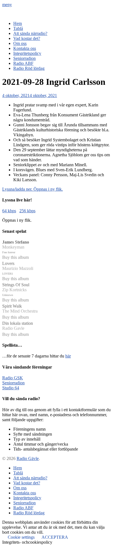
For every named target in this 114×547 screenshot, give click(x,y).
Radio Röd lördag (29, 68)
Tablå (18, 28)
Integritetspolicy (27, 53)
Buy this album (15, 257)
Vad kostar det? (26, 38)
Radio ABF (23, 63)
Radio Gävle (28, 458)
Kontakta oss (24, 48)
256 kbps (27, 210)
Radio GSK (12, 377)
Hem (17, 23)
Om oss (20, 43)
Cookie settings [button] (21, 537)
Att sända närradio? (30, 33)
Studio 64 (10, 387)
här (68, 356)
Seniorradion (24, 58)
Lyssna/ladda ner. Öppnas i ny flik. (32, 189)
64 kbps (9, 210)
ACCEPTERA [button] (55, 537)
